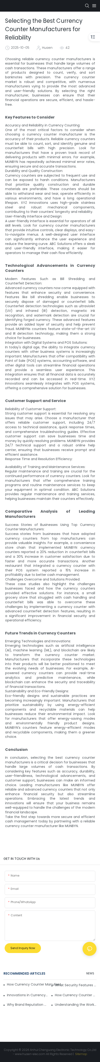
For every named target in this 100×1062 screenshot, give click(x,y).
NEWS (90, 973)
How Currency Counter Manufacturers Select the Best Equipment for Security (76, 995)
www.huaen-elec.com (30, 1054)
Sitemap (80, 1054)
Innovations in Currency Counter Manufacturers (28, 995)
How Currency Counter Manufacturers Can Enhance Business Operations (36, 984)
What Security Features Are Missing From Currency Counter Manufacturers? (76, 985)
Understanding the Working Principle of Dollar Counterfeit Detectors (76, 1004)
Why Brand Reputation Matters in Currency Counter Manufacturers (28, 1004)
